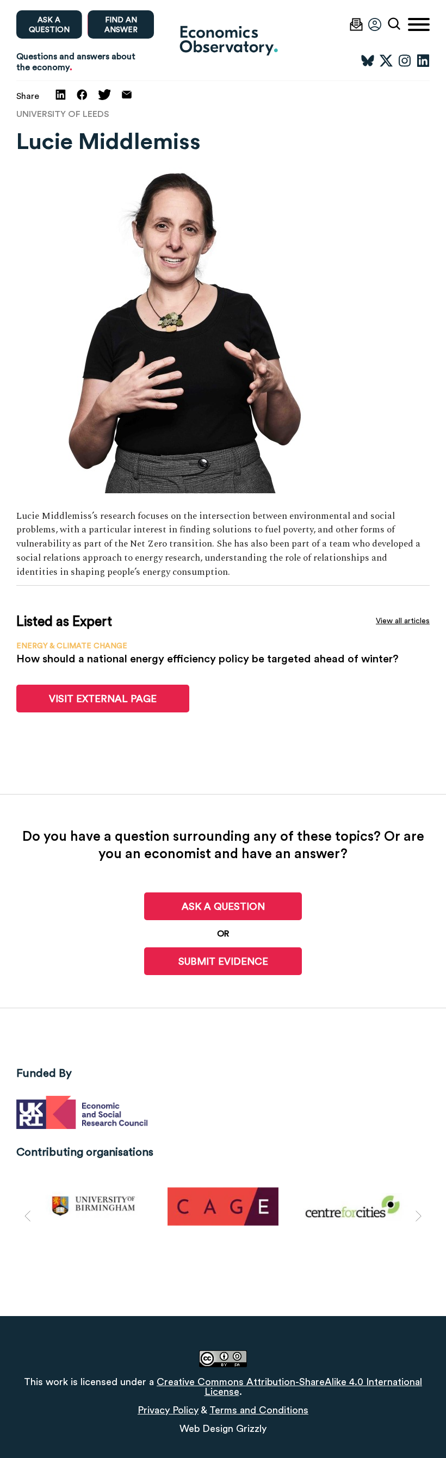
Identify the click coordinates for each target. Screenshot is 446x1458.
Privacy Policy (168, 1410)
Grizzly (251, 1428)
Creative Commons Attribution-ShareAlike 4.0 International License (289, 1386)
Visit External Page (103, 698)
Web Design (206, 1428)
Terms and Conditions (258, 1410)
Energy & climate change (71, 645)
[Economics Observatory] (223, 40)
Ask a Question (223, 906)
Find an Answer (121, 24)
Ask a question (49, 24)
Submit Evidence (223, 961)
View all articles (403, 620)
